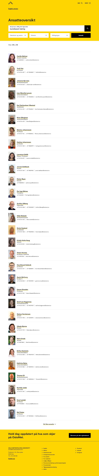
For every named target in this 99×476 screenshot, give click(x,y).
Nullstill (81, 35)
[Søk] (82, 3)
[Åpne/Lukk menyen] (90, 3)
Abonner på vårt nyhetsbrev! (79, 435)
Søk (79, 3)
